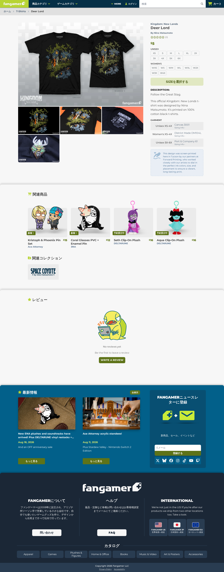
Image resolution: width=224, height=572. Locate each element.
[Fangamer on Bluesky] (164, 460)
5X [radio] (171, 58)
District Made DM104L (187, 133)
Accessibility (119, 569)
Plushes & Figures (76, 554)
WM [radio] (171, 67)
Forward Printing (172, 159)
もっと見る (31, 461)
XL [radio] (187, 53)
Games (52, 554)
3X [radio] (154, 58)
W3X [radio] (154, 73)
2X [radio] (195, 53)
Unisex (155, 49)
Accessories (196, 554)
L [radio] (179, 53)
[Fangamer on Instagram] (178, 460)
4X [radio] (162, 58)
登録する (178, 453)
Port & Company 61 (186, 141)
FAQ (112, 532)
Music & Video (147, 554)
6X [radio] (179, 58)
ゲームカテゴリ (65, 3)
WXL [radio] (187, 67)
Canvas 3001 (182, 124)
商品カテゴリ (39, 3)
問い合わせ (47, 532)
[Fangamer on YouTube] (191, 460)
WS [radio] (163, 67)
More (117, 3)
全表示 (135, 392)
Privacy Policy (105, 569)
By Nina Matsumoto (162, 33)
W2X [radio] (195, 67)
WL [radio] (179, 67)
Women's (156, 63)
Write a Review (112, 360)
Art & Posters (172, 554)
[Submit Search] (202, 4)
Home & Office (100, 554)
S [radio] (162, 53)
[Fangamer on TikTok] (184, 460)
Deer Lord (160, 28)
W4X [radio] (162, 73)
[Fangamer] (14, 4)
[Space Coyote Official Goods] (43, 272)
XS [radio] (154, 53)
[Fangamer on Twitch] (198, 460)
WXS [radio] (154, 67)
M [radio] (171, 53)
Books (124, 554)
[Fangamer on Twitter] (158, 460)
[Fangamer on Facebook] (171, 460)
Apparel (28, 554)
